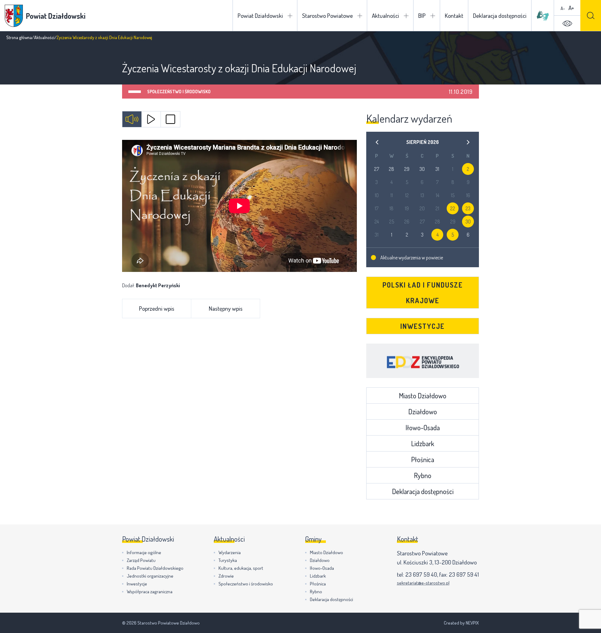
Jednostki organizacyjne (150, 576)
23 (467, 208)
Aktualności (385, 15)
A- (563, 8)
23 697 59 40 (421, 574)
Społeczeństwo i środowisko (179, 91)
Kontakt (454, 15)
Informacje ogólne (144, 552)
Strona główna (19, 37)
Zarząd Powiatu (141, 560)
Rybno (422, 475)
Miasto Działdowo (422, 395)
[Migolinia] (543, 15)
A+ (571, 8)
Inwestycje (422, 326)
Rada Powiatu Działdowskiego (155, 568)
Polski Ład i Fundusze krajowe (423, 292)
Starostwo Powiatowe (327, 15)
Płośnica (422, 459)
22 (452, 208)
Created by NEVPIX (461, 623)
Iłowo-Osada (422, 427)
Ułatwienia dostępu (567, 23)
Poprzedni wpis (156, 308)
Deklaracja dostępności (500, 15)
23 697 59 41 (464, 574)
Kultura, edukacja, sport (240, 568)
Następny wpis (226, 308)
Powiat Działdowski (260, 15)
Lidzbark (422, 443)
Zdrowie (226, 576)
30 (468, 221)
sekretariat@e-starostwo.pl (423, 583)
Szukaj (590, 15)
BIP (422, 15)
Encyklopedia (422, 361)
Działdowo (422, 411)
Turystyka (227, 560)
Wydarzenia (229, 552)
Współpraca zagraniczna (149, 592)
